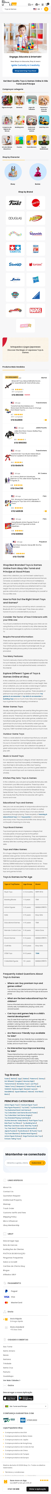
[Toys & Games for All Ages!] (25, 38)
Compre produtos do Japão (16, 1439)
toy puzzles (26, 817)
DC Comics (42, 473)
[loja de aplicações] (10, 1399)
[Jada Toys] (15, 279)
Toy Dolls (25, 1107)
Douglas (18, 1081)
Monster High (28, 1081)
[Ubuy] (13, 4)
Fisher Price (30, 1086)
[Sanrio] (15, 264)
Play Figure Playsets (12, 1107)
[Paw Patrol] (15, 295)
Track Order (8, 1208)
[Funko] (15, 203)
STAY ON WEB (13, 1489)
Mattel (44, 378)
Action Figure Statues (13, 1136)
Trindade (7, 1363)
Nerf (38, 1086)
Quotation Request (11, 1196)
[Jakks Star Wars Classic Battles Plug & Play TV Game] (9, 435)
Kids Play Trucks (31, 1126)
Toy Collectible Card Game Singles (18, 1115)
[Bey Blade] (15, 310)
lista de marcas (10, 1245)
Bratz (7, 1094)
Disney (42, 1079)
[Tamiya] (15, 249)
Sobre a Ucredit (10, 1262)
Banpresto (20, 1086)
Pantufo (6, 1372)
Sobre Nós (32, 1476)
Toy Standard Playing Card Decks (17, 1118)
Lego (20, 1079)
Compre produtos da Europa (17, 1457)
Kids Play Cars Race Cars (14, 1126)
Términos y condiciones (14, 1472)
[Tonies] (35, 264)
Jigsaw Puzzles (10, 1131)
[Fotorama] (35, 249)
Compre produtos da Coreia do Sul (19, 1447)
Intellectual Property (12, 1200)
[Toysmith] (35, 233)
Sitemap (7, 1204)
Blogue (6, 1270)
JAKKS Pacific (41, 428)
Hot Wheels (9, 1081)
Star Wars (39, 1092)
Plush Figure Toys (35, 1120)
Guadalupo (8, 1376)
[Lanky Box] (25, 326)
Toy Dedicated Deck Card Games (17, 1110)
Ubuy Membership (11, 1225)
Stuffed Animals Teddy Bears (16, 1120)
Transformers (41, 403)
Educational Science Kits (26, 1128)
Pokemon (34, 1079)
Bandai (27, 1089)
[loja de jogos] (25, 1399)
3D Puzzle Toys (35, 1131)
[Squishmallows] (15, 233)
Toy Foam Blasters (12, 1133)
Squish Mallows (21, 1092)
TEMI (37, 953)
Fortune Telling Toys (12, 1139)
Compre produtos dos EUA (16, 1432)
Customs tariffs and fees (14, 1212)
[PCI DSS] (9, 1420)
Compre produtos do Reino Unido (18, 1436)
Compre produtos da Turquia (17, 1454)
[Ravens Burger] (35, 295)
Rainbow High (17, 1089)
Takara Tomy (10, 1086)
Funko (7, 1079)
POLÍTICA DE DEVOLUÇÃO (14, 1253)
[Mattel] (35, 203)
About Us (7, 1187)
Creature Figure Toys (28, 1105)
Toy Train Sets (10, 1128)
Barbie (25, 1079)
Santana (7, 1359)
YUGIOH (8, 1089)
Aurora (34, 1089)
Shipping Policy (9, 1217)
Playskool (43, 542)
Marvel (31, 1092)
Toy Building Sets (29, 1123)
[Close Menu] (3, 5)
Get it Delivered (25, 71)
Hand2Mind (9, 1092)
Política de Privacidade (14, 1476)
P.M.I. (45, 496)
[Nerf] (35, 218)
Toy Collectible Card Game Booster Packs (21, 1113)
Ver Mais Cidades (11, 1380)
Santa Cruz (8, 1368)
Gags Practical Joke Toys (32, 1136)
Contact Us (8, 1191)
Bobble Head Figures (29, 1133)
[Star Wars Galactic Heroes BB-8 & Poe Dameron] (9, 549)
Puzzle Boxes (23, 1131)
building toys (8, 699)
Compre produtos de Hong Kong (18, 1443)
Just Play (34, 1084)
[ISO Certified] (27, 1420)
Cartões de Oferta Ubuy (14, 1266)
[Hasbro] (35, 279)
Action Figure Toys (12, 1105)
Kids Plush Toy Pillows (13, 1123)
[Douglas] (15, 218)
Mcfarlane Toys (23, 1084)
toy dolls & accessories (32, 696)
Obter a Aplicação (37, 1489)
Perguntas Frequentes (13, 1257)
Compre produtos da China (16, 1450)
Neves (6, 1355)
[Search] (46, 9)
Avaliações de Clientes (13, 1249)
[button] (31, 4)
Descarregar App (11, 1241)
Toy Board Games (37, 1107)
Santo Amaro (9, 1351)
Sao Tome (7, 1346)
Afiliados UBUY (9, 1274)
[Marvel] (35, 310)
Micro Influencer (10, 1221)
